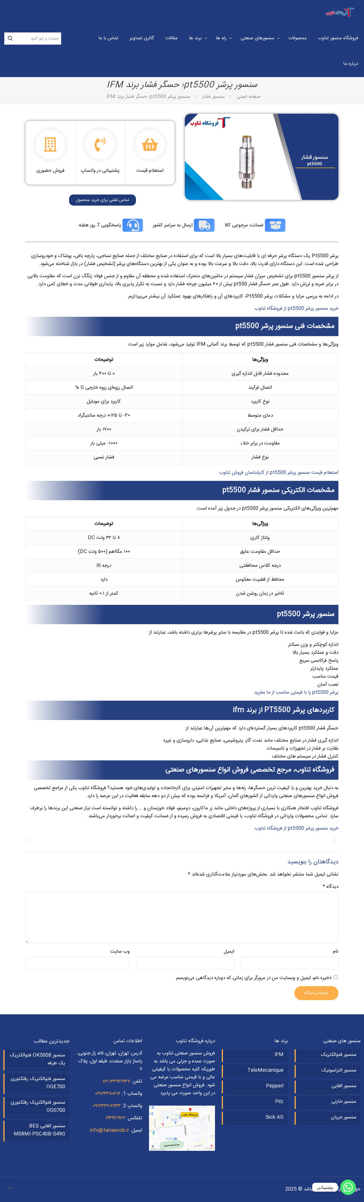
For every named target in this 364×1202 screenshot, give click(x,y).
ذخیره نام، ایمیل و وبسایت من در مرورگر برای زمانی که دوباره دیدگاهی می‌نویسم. (253, 978)
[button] (29, 840)
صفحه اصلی (248, 97)
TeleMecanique (265, 1070)
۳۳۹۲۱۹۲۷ (115, 1118)
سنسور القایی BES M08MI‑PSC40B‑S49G (39, 1130)
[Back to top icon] (9, 1189)
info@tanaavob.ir (109, 1130)
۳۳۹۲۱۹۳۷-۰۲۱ (116, 1081)
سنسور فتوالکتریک (338, 1055)
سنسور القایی (343, 1086)
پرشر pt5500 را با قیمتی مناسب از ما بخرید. (295, 692)
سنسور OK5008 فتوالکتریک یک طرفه (37, 1059)
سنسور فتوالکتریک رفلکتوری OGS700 (38, 1106)
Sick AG (275, 1117)
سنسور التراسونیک (338, 1070)
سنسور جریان (343, 1117)
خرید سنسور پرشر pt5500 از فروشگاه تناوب (296, 309)
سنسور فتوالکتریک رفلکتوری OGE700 (38, 1083)
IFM (279, 1055)
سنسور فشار (213, 97)
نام (335, 951)
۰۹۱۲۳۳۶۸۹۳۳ (107, 1106)
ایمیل (229, 951)
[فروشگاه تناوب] (340, 13)
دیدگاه (330, 887)
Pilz (279, 1102)
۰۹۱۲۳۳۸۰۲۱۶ (108, 1094)
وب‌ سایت (120, 951)
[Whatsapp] (348, 1187)
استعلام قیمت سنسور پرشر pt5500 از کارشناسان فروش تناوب (278, 473)
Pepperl (275, 1086)
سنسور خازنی (343, 1102)
